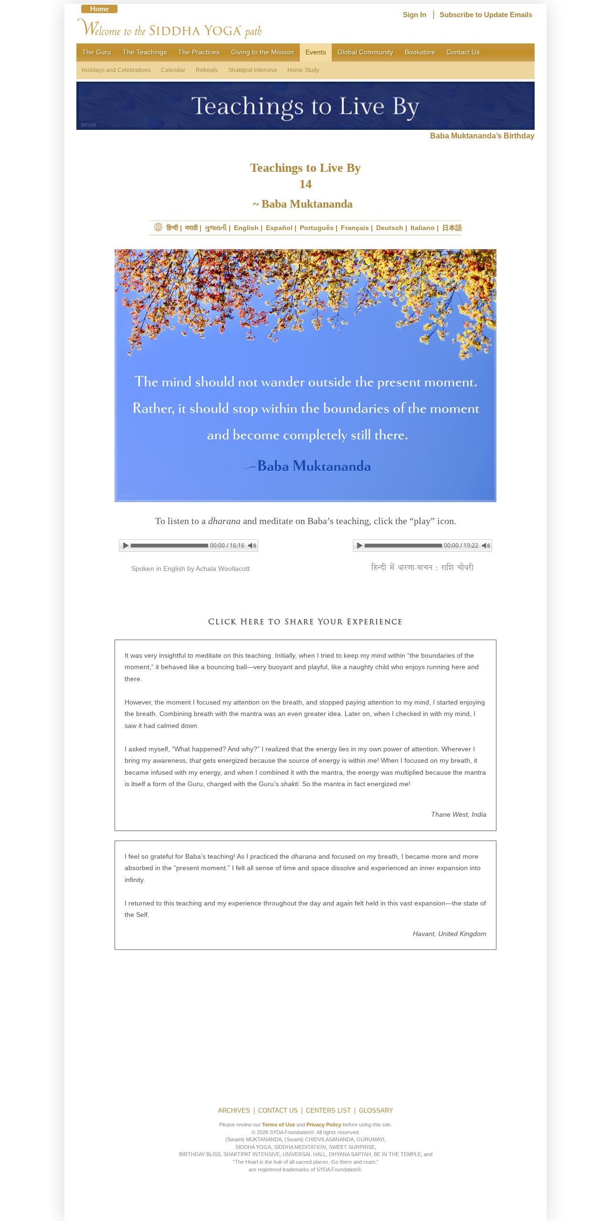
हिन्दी (172, 228)
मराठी (191, 228)
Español (279, 228)
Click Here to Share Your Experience (305, 622)
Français (355, 228)
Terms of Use (278, 1124)
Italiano (423, 228)
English (246, 228)
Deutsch (389, 228)
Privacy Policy (323, 1124)
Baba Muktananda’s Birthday (482, 136)
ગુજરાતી (216, 228)
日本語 (452, 228)
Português (317, 228)
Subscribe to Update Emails (486, 15)
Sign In (414, 15)
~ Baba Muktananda (305, 204)
